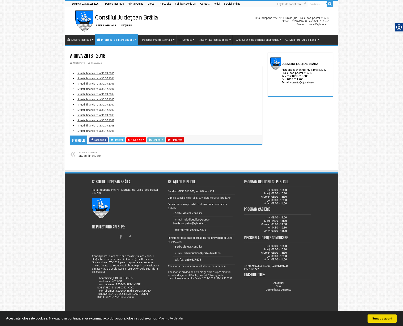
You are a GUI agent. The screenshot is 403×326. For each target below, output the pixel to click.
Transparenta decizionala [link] (156, 39)
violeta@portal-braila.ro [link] (216, 197)
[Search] (330, 4)
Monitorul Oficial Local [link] (303, 39)
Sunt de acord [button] (382, 318)
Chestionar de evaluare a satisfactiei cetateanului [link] (197, 266)
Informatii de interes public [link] (117, 39)
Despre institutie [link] (81, 39)
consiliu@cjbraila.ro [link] (302, 82)
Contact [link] (187, 39)
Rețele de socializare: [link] (289, 4)
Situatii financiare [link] (90, 154)
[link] (114, 4)
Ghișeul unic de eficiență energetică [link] (257, 39)
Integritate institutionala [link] (213, 39)
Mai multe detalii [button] (170, 318)
